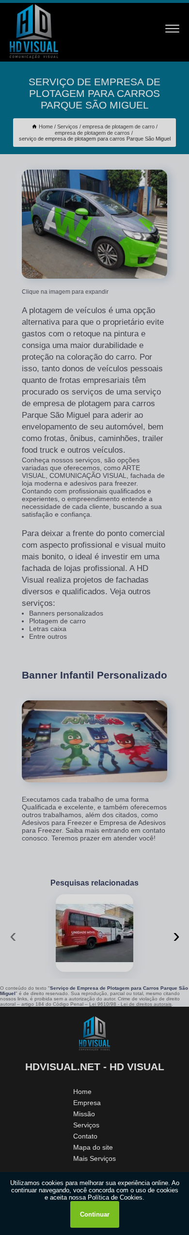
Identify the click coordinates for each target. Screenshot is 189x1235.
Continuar (95, 1214)
